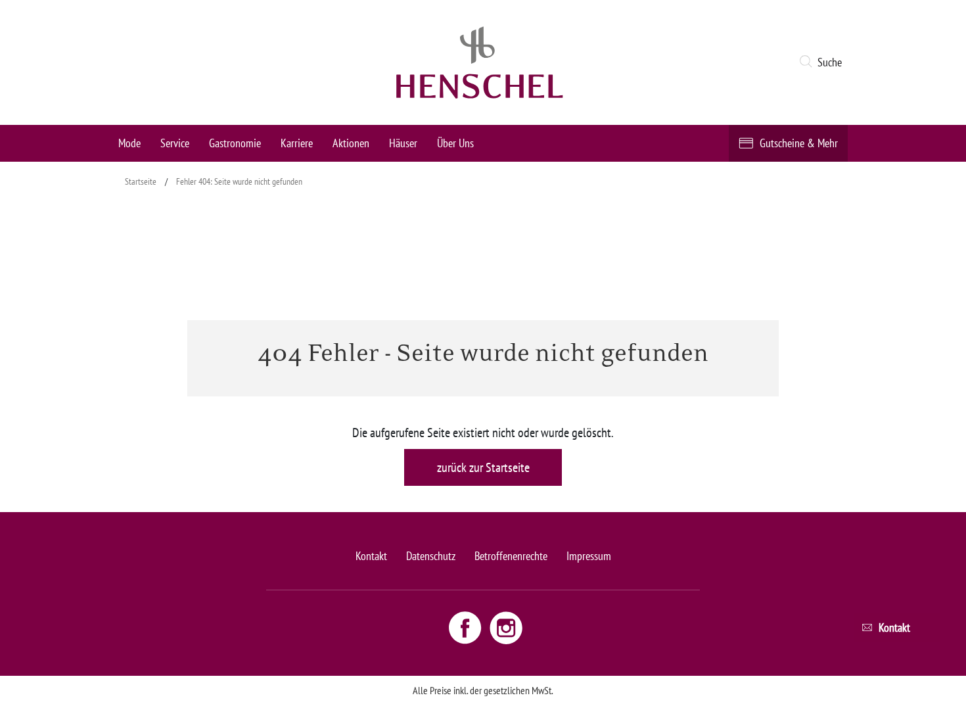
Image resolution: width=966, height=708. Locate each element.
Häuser (403, 143)
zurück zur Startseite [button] (483, 467)
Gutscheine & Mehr (799, 143)
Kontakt (371, 555)
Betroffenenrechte (510, 555)
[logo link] (479, 62)
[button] (823, 62)
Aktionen (351, 143)
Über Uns (455, 143)
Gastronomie (235, 143)
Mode (129, 143)
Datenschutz (430, 555)
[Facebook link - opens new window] (466, 627)
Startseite (140, 181)
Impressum (588, 555)
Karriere (297, 143)
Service (174, 143)
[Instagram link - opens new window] (506, 627)
